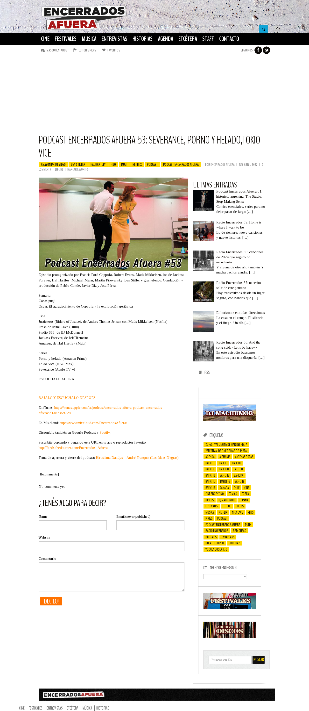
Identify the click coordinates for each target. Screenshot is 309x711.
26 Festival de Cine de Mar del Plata (226, 444)
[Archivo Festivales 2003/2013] (229, 608)
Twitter (266, 50)
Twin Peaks (227, 537)
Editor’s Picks (87, 50)
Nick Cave (237, 512)
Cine (61, 169)
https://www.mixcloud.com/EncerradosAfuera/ (93, 423)
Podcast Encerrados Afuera (181, 164)
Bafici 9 (209, 469)
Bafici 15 (210, 481)
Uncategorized (214, 543)
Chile (236, 487)
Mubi (124, 164)
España (243, 500)
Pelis (250, 512)
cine (246, 487)
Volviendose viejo (216, 549)
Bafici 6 (209, 463)
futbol (227, 506)
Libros (240, 506)
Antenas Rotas (244, 456)
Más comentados (57, 50)
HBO (113, 164)
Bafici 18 (210, 487)
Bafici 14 (239, 475)
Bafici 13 (224, 475)
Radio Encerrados (216, 530)
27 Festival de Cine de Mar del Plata (226, 450)
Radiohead (239, 530)
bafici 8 (236, 463)
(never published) (133, 517)
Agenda (210, 456)
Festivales (211, 506)
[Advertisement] (154, 97)
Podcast (152, 164)
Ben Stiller (78, 164)
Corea (245, 493)
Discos (209, 500)
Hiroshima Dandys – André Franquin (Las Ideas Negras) (137, 458)
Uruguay (234, 543)
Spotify (105, 432)
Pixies (208, 518)
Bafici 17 (239, 481)
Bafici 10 (224, 469)
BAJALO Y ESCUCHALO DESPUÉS (67, 398)
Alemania (224, 456)
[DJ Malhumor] (229, 419)
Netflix (137, 164)
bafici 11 (238, 469)
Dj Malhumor (226, 500)
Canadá (224, 487)
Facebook (258, 50)
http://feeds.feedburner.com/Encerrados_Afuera (73, 448)
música (209, 512)
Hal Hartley (98, 164)
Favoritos (113, 50)
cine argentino (214, 493)
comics (233, 493)
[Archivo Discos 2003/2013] (229, 637)
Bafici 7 (223, 463)
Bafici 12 (210, 475)
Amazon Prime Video (53, 164)
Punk (248, 524)
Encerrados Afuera (223, 164)
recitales (211, 537)
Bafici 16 (225, 481)
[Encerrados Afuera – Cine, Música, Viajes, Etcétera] (84, 29)
